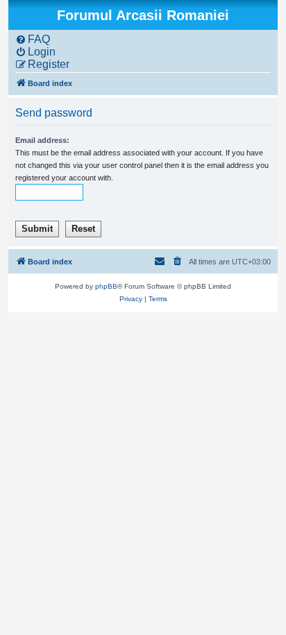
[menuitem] (32, 39)
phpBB (106, 286)
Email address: (42, 140)
